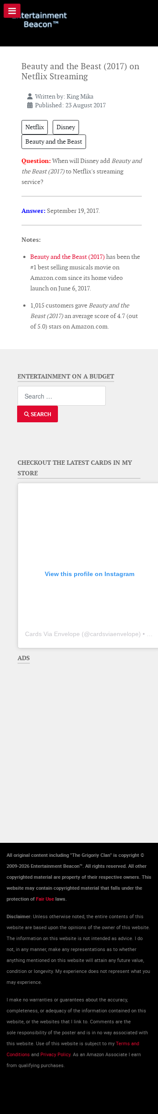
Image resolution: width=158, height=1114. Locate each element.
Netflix (34, 127)
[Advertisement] (79, 746)
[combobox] (62, 396)
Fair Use (45, 899)
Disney (66, 127)
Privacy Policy (55, 1054)
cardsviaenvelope (114, 633)
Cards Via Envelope (52, 633)
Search (40, 413)
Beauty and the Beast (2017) (67, 257)
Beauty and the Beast (53, 141)
